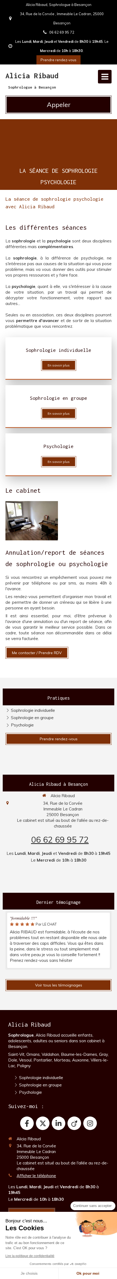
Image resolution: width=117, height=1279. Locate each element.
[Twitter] (43, 1123)
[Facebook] (27, 1123)
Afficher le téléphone (36, 1175)
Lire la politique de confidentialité (29, 1256)
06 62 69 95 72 (60, 840)
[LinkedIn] (58, 1123)
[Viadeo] (74, 1123)
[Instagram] (90, 1123)
